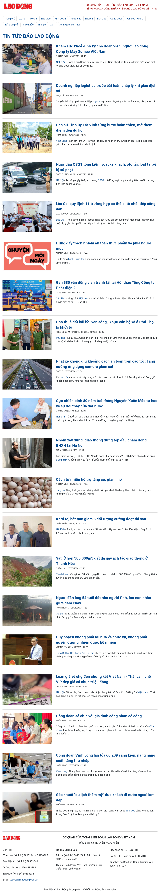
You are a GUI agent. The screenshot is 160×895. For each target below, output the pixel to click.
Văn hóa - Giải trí (135, 18)
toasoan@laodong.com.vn (24, 879)
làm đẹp (130, 810)
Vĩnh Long (61, 140)
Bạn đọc (101, 18)
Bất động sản (11, 24)
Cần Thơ (60, 298)
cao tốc (64, 377)
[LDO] (27, 59)
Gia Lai (59, 613)
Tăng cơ (60, 490)
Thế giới (42, 24)
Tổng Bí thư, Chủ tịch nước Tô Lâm (75, 653)
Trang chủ (9, 18)
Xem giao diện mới (70, 24)
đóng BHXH (62, 459)
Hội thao (83, 298)
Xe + (53, 24)
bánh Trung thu (76, 259)
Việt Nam (143, 692)
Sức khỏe (28, 24)
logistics (97, 101)
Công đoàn (116, 18)
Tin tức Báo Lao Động (30, 36)
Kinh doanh (60, 18)
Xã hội (22, 18)
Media (33, 18)
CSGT (101, 180)
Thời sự (89, 18)
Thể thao (46, 18)
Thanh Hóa (62, 574)
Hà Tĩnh (60, 529)
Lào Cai (60, 219)
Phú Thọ (60, 337)
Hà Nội (60, 180)
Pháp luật (75, 18)
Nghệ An (61, 62)
